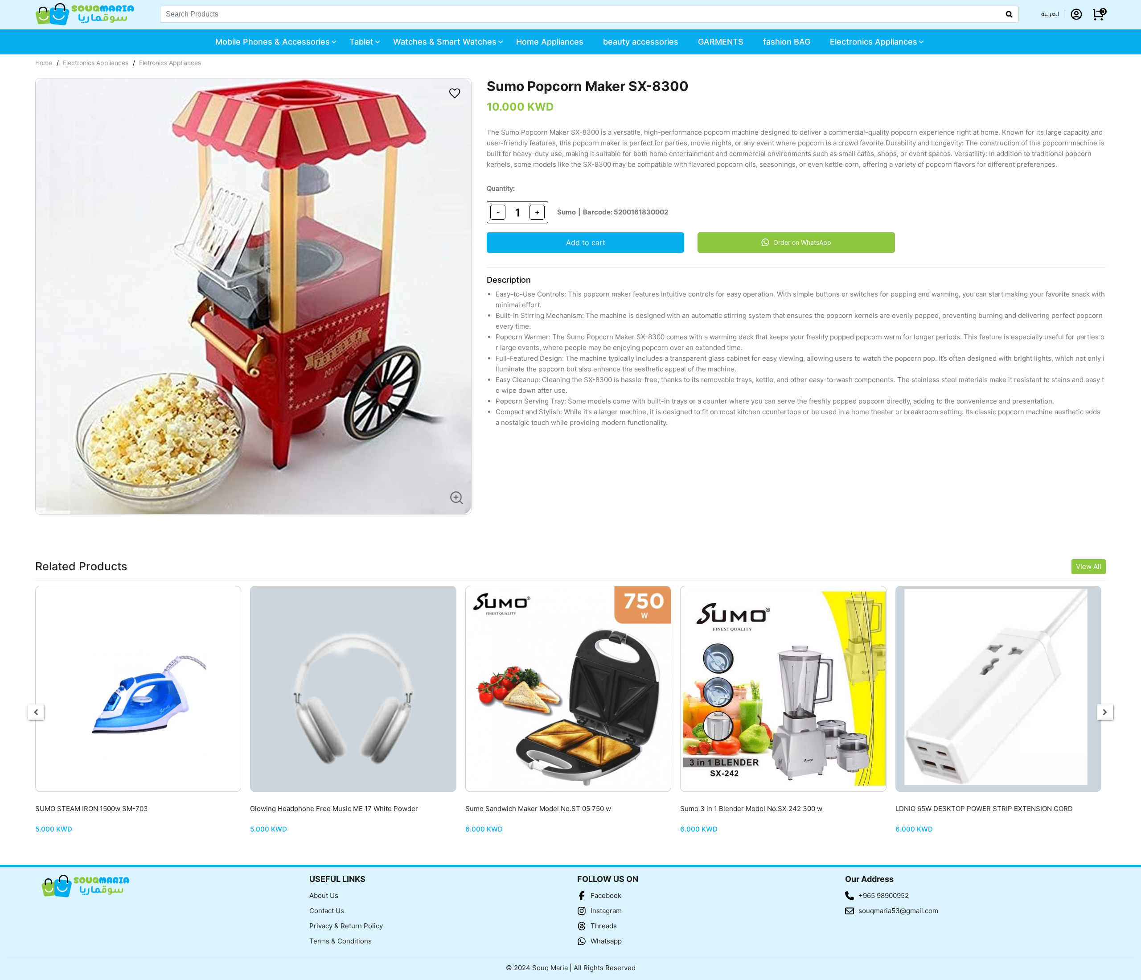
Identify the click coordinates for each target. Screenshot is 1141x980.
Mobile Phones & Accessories (272, 41)
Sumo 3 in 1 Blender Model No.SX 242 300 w (751, 808)
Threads (604, 926)
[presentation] (36, 712)
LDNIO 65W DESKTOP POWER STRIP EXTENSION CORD (984, 808)
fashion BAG (786, 41)
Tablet (361, 41)
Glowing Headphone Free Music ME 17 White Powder (334, 808)
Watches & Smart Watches (445, 41)
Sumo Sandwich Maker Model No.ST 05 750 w (538, 808)
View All (1088, 566)
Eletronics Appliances (170, 62)
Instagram (606, 910)
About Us (323, 895)
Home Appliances (549, 41)
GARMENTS (720, 41)
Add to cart (585, 242)
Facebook (606, 895)
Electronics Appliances (873, 41)
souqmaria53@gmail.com (898, 910)
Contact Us (326, 910)
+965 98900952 (883, 895)
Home (43, 62)
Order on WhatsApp (802, 242)
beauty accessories (640, 41)
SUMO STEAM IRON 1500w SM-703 (91, 808)
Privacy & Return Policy (346, 926)
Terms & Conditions (340, 941)
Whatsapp (606, 941)
